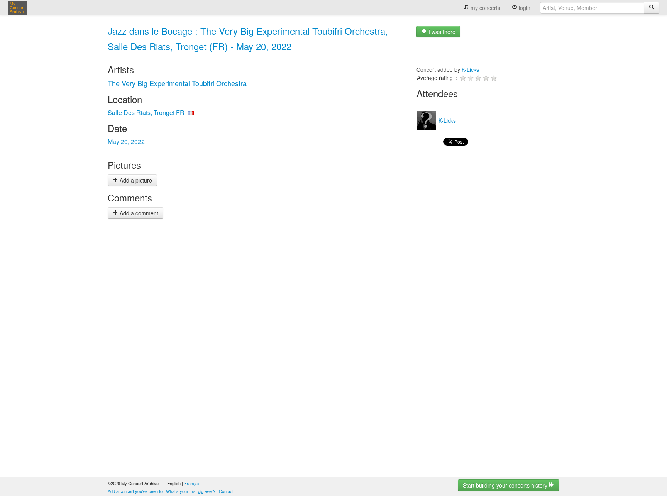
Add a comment (138, 213)
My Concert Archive (17, 8)
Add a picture (135, 180)
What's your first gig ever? (190, 491)
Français (192, 483)
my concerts (484, 8)
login (523, 8)
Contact (226, 491)
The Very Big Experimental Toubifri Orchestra (177, 83)
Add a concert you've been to (135, 491)
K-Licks (470, 69)
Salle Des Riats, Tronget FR (146, 112)
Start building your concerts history (506, 485)
